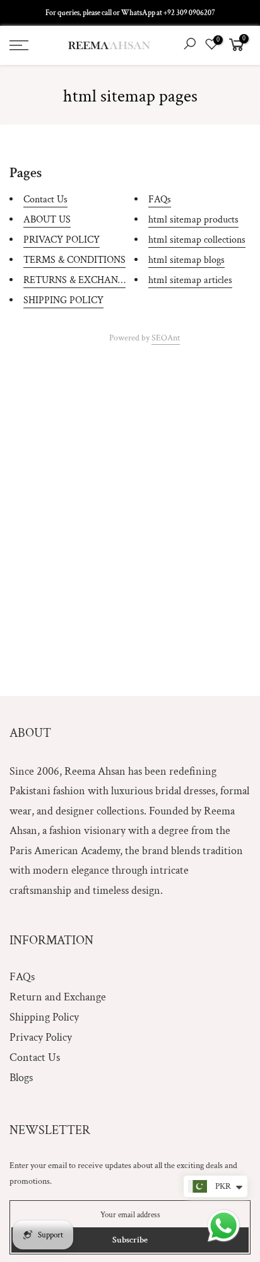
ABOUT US (47, 219)
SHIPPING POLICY (63, 300)
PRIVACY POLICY (61, 239)
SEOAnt (165, 338)
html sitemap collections (196, 239)
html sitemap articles (190, 280)
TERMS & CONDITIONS (74, 260)
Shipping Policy (44, 1017)
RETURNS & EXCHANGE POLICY (95, 280)
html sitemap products (193, 219)
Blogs (21, 1077)
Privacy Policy (40, 1037)
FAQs (159, 199)
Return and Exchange (57, 997)
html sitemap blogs (186, 260)
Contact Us (45, 199)
